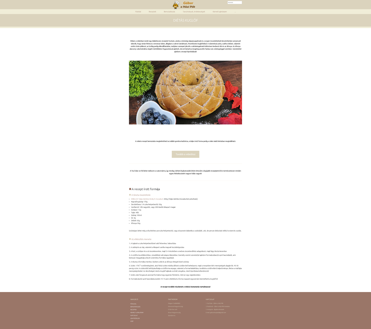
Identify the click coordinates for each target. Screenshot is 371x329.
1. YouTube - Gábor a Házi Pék (214, 303)
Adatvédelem (135, 318)
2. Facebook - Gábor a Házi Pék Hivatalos (218, 306)
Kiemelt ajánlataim (220, 12)
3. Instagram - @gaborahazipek (215, 309)
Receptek (152, 12)
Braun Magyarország (174, 312)
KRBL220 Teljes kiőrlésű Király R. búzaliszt (147, 199)
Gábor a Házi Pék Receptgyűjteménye (184, 4)
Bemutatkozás (169, 12)
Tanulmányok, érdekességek (194, 12)
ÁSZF (131, 321)
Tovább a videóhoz (185, 154)
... (235, 12)
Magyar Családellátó (174, 303)
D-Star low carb (172, 309)
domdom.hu (171, 315)
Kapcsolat (134, 315)
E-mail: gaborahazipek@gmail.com (216, 312)
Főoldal (138, 12)
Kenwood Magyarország (175, 306)
